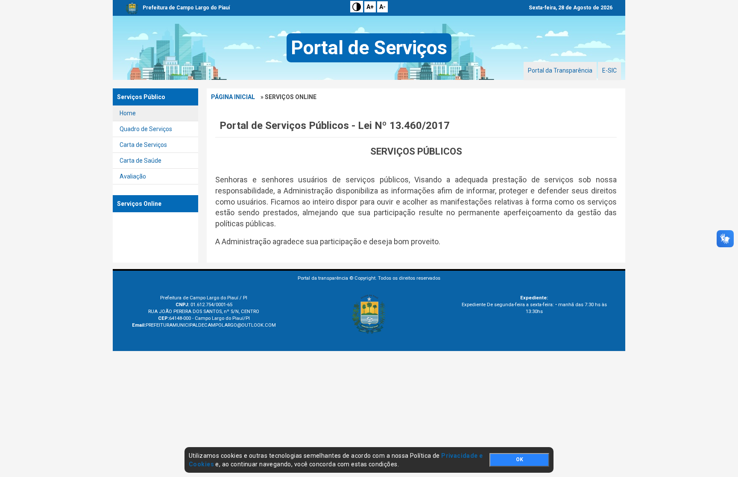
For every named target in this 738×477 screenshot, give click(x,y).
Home (128, 113)
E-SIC (609, 70)
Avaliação (133, 176)
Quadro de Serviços (146, 129)
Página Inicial (233, 97)
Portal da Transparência (560, 70)
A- (382, 6)
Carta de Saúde (140, 160)
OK (519, 459)
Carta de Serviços (143, 144)
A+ (370, 6)
